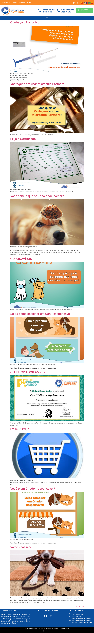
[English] (85, 3)
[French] (87, 3)
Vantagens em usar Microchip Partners (37, 84)
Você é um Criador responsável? (32, 488)
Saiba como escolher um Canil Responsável (40, 314)
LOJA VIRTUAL (20, 429)
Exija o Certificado (23, 139)
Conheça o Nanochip (24, 22)
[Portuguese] (89, 3)
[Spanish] (92, 3)
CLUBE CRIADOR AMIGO (27, 372)
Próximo (80, 606)
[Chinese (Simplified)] (82, 3)
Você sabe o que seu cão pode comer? (37, 196)
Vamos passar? (20, 547)
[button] (84, 10)
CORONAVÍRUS (21, 259)
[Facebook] (73, 2)
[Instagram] (77, 2)
